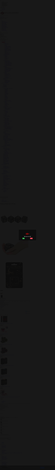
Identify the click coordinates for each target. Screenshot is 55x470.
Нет (31, 238)
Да (23, 238)
